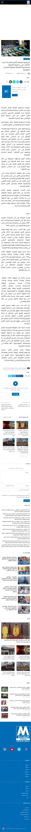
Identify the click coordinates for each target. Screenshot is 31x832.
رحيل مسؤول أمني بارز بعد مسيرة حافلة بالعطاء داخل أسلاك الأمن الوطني (16, 526)
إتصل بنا (26, 819)
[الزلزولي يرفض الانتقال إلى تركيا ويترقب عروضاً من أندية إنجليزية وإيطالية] (4, 689)
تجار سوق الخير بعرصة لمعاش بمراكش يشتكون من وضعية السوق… (9, 598)
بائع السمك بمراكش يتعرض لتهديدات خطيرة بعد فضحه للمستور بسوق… (10, 589)
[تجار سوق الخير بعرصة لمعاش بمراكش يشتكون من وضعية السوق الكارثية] (24, 600)
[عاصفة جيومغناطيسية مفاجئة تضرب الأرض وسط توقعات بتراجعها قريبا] (9, 425)
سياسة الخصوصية (24, 812)
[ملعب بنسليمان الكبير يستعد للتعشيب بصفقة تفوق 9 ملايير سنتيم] (4, 695)
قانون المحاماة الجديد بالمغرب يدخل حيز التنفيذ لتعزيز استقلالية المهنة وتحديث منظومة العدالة (16, 514)
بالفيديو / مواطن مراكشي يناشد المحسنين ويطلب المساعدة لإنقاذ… (9, 578)
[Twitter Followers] (19, 752)
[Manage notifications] (3, 828)
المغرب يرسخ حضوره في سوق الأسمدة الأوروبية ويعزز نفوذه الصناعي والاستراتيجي (16, 522)
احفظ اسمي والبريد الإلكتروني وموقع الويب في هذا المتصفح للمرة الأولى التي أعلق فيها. (15, 496)
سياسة (26, 772)
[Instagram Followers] (4, 752)
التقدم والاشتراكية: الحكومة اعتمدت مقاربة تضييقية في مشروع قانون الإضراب (7, 407)
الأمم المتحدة (23, 369)
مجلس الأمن (6, 369)
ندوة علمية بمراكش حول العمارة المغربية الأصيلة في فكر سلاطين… (9, 569)
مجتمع (26, 776)
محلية (27, 770)
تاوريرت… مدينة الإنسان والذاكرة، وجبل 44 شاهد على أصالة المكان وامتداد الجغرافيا (16, 530)
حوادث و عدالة (25, 795)
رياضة (27, 791)
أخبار (28, 59)
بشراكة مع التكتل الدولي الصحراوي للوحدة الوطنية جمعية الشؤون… (9, 559)
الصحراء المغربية (14, 369)
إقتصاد (26, 774)
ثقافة (27, 789)
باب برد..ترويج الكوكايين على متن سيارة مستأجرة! (24, 405)
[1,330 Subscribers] (11, 752)
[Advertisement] (15, 23)
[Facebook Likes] (26, 752)
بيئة (27, 798)
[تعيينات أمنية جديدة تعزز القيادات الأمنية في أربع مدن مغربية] (9, 442)
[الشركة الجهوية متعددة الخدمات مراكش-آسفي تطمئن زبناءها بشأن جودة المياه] (8, 650)
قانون (27, 786)
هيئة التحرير (25, 810)
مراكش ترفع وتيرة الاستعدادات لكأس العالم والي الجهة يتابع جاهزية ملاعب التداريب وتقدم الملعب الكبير (15, 545)
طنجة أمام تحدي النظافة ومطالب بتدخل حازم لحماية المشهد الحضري (17, 538)
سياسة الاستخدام (24, 814)
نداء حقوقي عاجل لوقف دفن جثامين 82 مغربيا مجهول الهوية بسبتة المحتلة (16, 518)
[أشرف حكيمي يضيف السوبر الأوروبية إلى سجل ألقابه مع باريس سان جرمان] (4, 709)
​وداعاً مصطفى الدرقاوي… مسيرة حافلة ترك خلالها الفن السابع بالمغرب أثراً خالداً (16, 510)
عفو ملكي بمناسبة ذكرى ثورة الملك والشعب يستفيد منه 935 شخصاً (17, 641)
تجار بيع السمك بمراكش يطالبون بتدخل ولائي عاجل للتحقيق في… (9, 608)
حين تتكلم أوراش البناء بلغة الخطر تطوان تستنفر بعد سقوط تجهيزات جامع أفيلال (16, 534)
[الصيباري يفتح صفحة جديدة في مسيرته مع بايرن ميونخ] (4, 702)
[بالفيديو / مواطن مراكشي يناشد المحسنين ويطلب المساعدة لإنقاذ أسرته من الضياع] (24, 580)
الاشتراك (15, 95)
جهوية (26, 765)
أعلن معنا (26, 817)
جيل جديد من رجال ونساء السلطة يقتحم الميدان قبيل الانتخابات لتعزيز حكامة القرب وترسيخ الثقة (16, 542)
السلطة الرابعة (24, 793)
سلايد (25, 59)
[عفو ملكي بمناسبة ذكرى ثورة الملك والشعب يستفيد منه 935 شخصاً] (22, 425)
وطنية (26, 767)
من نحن (26, 807)
